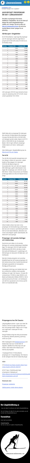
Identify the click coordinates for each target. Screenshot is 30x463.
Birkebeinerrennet (20, 342)
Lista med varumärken (6, 420)
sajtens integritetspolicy (17, 425)
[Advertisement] (15, 107)
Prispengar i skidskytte (8, 384)
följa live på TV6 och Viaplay (10, 152)
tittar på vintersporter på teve (10, 26)
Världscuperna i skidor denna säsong (12, 387)
